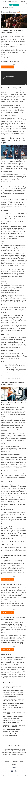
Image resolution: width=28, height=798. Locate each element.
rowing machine (11, 92)
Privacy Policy (15, 761)
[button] (26, 7)
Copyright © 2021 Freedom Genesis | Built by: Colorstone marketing (14, 775)
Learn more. (18, 12)
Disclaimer (7, 761)
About (21, 761)
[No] (26, 3)
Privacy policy (16, 4)
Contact (14, 764)
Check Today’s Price (8, 67)
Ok (10, 4)
